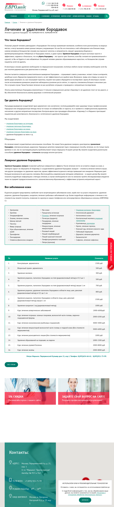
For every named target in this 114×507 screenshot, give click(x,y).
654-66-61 (54, 7)
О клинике (46, 16)
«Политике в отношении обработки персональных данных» (86, 494)
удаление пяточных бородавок (18, 126)
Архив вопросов (79, 16)
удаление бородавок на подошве (19, 123)
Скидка (89, 16)
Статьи (15, 22)
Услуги (33, 16)
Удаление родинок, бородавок (88, 210)
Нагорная (101, 6)
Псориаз (45, 215)
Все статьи (11, 364)
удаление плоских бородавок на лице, (21, 132)
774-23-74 (84, 9)
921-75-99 (52, 3)
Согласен (85, 500)
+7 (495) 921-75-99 (33, 481)
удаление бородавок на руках (18, 129)
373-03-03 (100, 9)
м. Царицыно (86, 6)
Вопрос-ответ (66, 16)
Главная (13, 16)
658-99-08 (51, 5)
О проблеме (55, 16)
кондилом (90, 223)
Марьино (70, 6)
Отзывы (96, 16)
